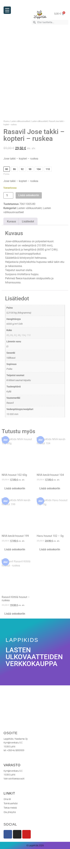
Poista (6, 174)
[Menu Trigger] (7, 10)
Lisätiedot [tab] (28, 221)
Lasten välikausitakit (39, 121)
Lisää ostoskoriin (28, 195)
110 (29, 335)
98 (19, 335)
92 (15, 335)
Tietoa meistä (10, 807)
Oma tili (7, 799)
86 (11, 335)
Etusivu (6, 121)
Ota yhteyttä (10, 812)
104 (23, 335)
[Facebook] (8, 834)
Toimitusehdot (11, 803)
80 (7, 335)
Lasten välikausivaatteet (20, 121)
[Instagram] (17, 834)
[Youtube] (26, 834)
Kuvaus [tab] (11, 221)
